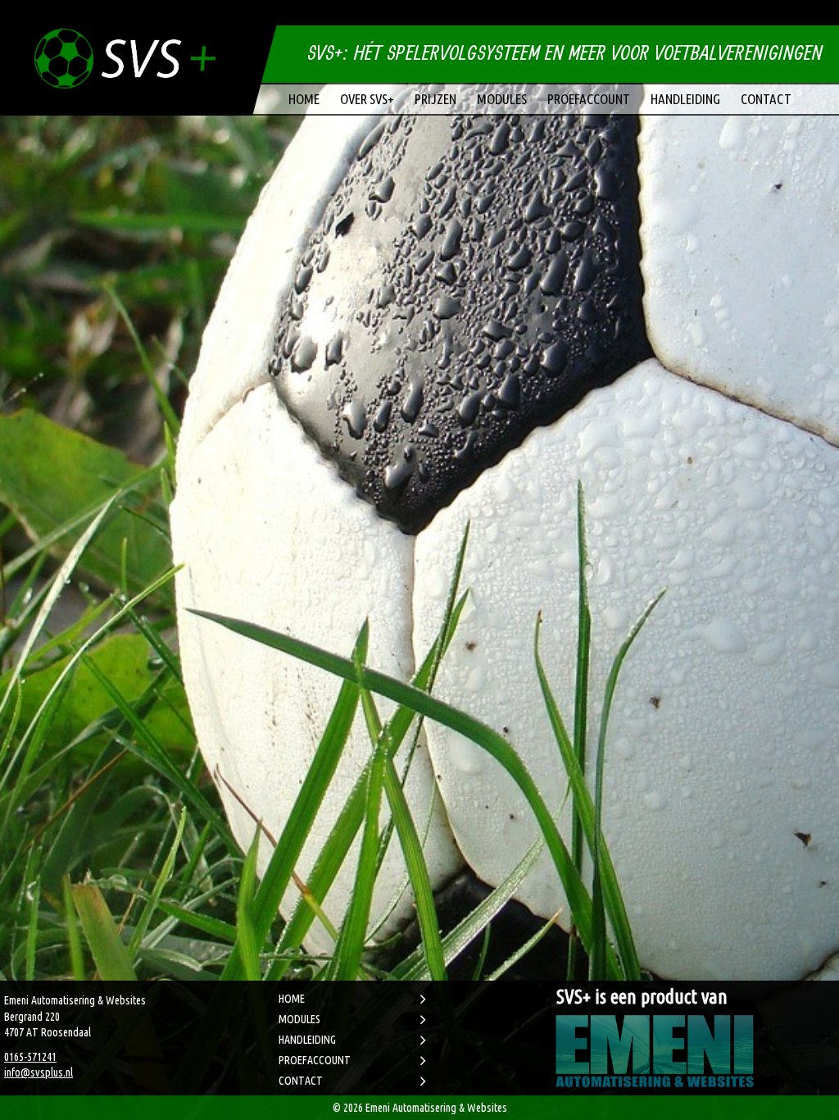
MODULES (299, 1019)
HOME (292, 998)
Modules (502, 99)
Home (304, 99)
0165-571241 (30, 1056)
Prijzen (435, 99)
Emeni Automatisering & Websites (436, 1107)
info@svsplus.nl (38, 1072)
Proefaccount (588, 99)
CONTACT (301, 1080)
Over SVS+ (367, 99)
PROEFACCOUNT (315, 1060)
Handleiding (685, 99)
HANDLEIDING (307, 1039)
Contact (766, 99)
